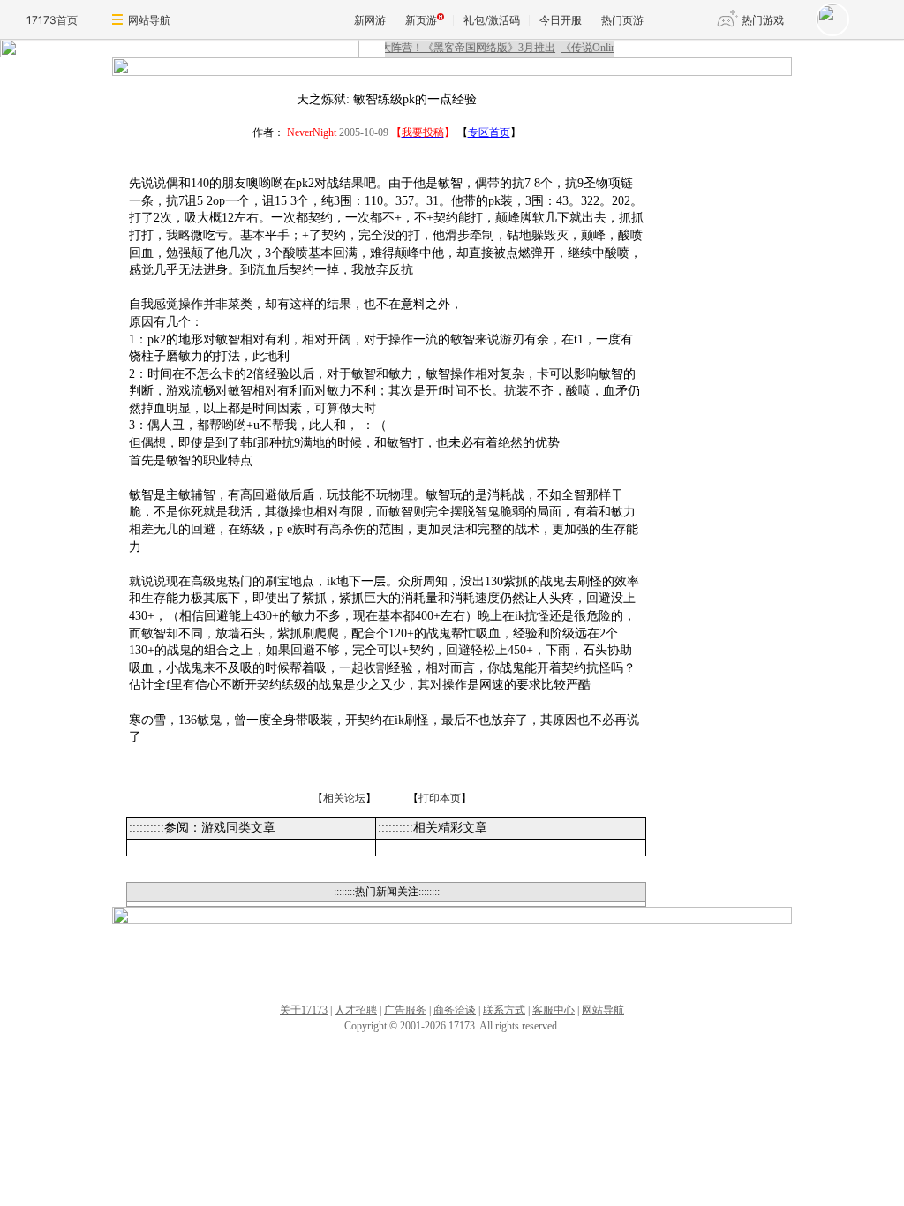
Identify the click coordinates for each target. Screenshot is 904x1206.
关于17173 (304, 1010)
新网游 (370, 19)
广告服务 (405, 1010)
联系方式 (504, 1010)
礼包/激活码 (491, 19)
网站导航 (149, 19)
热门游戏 (763, 19)
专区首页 (489, 132)
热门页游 (622, 19)
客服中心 (553, 1010)
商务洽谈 (454, 1010)
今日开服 (560, 19)
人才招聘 (356, 1010)
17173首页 (52, 19)
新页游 (421, 19)
